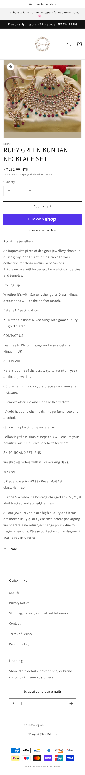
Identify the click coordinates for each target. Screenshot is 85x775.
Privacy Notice (19, 603)
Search (14, 593)
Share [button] (13, 549)
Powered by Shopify (50, 766)
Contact (15, 623)
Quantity (9, 182)
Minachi (36, 766)
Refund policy (19, 644)
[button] (6, 44)
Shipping (23, 174)
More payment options (42, 230)
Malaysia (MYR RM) (40, 734)
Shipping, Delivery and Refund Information (40, 613)
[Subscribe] (71, 704)
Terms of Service (21, 634)
